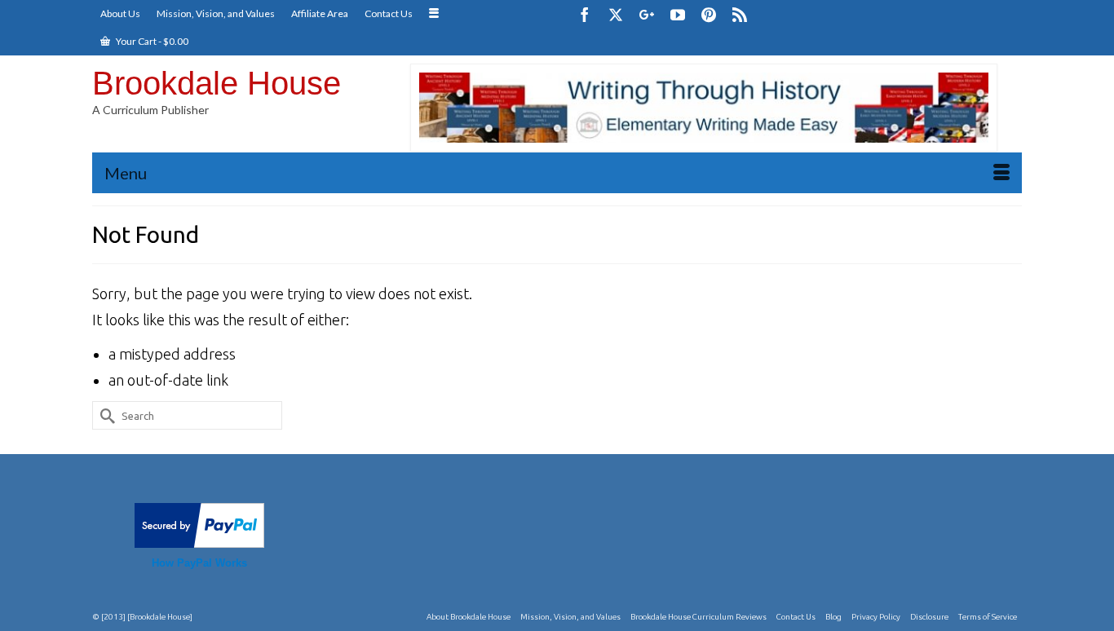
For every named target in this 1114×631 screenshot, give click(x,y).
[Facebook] (584, 14)
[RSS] (739, 14)
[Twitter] (615, 14)
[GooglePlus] (646, 14)
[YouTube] (677, 14)
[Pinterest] (708, 14)
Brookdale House (216, 83)
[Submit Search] (104, 415)
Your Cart (151, 41)
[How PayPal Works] (199, 523)
